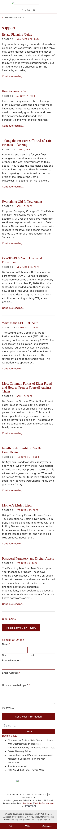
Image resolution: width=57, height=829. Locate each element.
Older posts (9, 618)
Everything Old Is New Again (22, 201)
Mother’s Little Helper (17, 505)
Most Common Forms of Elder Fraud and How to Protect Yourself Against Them (27, 387)
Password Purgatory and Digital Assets (28, 558)
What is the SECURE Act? (20, 323)
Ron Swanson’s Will (15, 91)
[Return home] (3, 17)
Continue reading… (13, 76)
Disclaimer (28, 803)
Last (32, 655)
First (4, 655)
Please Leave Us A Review (21, 627)
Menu (29, 826)
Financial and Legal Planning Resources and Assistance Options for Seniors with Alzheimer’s (30, 759)
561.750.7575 (46, 819)
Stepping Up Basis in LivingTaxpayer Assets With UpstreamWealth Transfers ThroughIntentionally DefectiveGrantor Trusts (31, 744)
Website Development (44, 803)
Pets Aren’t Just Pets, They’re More (26, 770)
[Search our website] (28, 725)
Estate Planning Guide (17, 34)
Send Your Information (28, 716)
